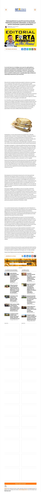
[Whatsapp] (30, 49)
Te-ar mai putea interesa (11, 270)
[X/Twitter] (30, 256)
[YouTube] (32, 256)
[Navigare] (6, 9)
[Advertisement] (20, 3)
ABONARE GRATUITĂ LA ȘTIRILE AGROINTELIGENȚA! (20, 261)
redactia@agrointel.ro (23, 489)
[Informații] (35, 9)
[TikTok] (35, 256)
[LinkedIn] (25, 49)
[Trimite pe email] (32, 49)
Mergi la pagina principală (20, 483)
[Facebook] (22, 49)
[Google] (22, 256)
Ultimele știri (25, 270)
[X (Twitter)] (27, 49)
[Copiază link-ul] (35, 49)
